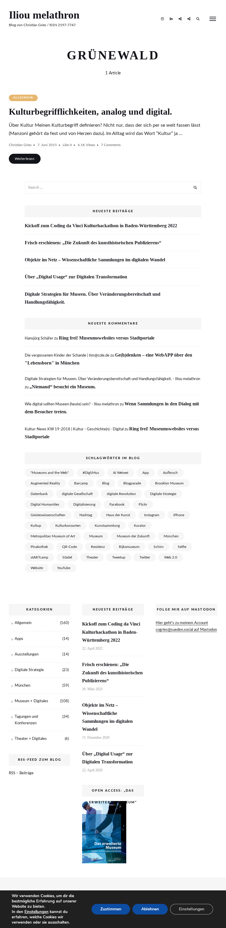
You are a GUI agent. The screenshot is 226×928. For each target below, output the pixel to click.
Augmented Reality (45, 483)
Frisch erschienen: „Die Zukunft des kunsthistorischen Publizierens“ (93, 242)
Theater (92, 557)
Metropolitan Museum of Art (53, 536)
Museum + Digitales (31, 701)
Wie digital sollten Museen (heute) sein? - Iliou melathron (72, 404)
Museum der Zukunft (133, 536)
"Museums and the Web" (50, 472)
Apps (19, 639)
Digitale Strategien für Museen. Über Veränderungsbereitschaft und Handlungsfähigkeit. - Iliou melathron (112, 379)
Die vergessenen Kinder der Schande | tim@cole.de (67, 355)
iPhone (178, 515)
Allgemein (23, 97)
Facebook (116, 504)
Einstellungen (36, 911)
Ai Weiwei (120, 472)
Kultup (36, 525)
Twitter (144, 557)
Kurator (140, 525)
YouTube (63, 568)
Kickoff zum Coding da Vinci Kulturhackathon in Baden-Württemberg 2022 (101, 225)
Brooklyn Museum (169, 483)
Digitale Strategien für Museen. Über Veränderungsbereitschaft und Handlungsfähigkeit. (92, 298)
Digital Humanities (45, 504)
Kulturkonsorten (68, 525)
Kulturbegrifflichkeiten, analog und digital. (90, 111)
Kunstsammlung (107, 525)
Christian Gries (20, 145)
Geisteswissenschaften (48, 515)
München (171, 536)
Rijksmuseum (129, 547)
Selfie (182, 547)
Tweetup (118, 557)
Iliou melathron (44, 15)
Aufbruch (170, 472)
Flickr (143, 504)
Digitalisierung (84, 504)
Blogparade (132, 483)
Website (37, 568)
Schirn (159, 547)
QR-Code (69, 547)
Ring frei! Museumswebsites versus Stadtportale (106, 337)
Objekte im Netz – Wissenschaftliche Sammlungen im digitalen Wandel (95, 259)
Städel (67, 557)
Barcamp (81, 483)
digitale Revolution (121, 494)
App (145, 472)
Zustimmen (110, 909)
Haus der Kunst (118, 515)
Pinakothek (39, 547)
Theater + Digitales (31, 739)
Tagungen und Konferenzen (26, 720)
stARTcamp (39, 557)
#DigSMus (91, 472)
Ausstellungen (27, 654)
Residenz (98, 547)
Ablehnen (150, 909)
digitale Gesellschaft (77, 494)
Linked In (171, 18)
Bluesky (189, 18)
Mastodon (180, 18)
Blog (105, 483)
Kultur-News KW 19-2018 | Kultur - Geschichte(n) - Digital (74, 429)
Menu (212, 18)
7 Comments (111, 145)
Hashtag (85, 515)
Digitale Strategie (163, 494)
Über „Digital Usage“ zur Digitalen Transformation (76, 276)
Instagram (162, 18)
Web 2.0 (170, 557)
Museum (96, 536)
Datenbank (39, 494)
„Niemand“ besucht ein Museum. (62, 386)
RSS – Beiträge (21, 773)
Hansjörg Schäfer (39, 338)
